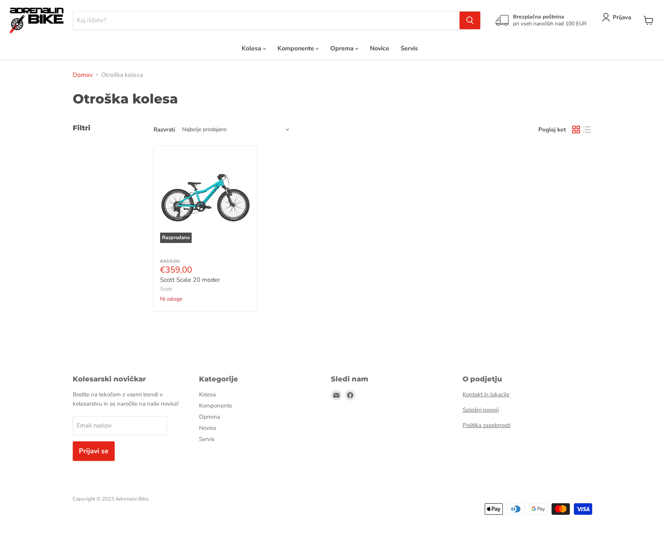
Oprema (342, 48)
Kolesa (252, 48)
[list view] (586, 129)
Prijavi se (94, 451)
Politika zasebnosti (486, 425)
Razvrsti (164, 129)
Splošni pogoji (481, 410)
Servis (409, 48)
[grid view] (576, 129)
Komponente (296, 48)
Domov (83, 75)
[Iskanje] (469, 20)
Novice (379, 48)
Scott (166, 289)
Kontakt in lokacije (486, 394)
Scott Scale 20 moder (190, 280)
